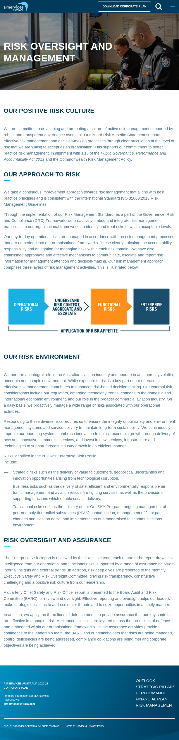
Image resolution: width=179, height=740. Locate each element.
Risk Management (155, 705)
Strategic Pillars (155, 687)
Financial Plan (151, 699)
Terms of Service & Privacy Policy (84, 726)
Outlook (145, 681)
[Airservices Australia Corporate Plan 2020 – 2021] (22, 6)
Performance (151, 693)
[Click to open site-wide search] (158, 6)
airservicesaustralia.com (19, 703)
